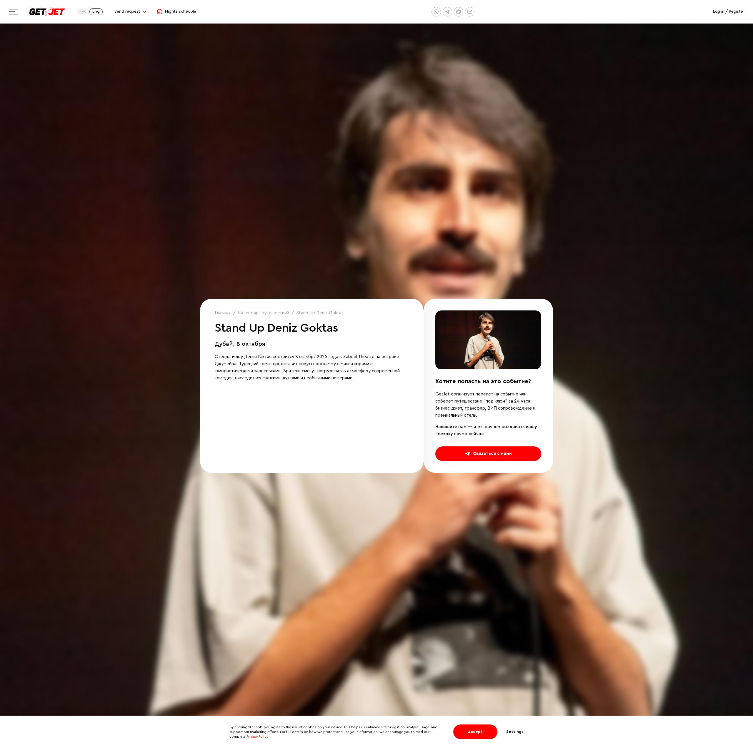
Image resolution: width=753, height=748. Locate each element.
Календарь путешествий (263, 313)
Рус (82, 11)
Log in (718, 11)
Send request (127, 11)
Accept (475, 732)
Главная (223, 313)
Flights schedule (180, 11)
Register (736, 11)
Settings (515, 732)
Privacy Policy (257, 736)
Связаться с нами (492, 453)
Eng (96, 11)
